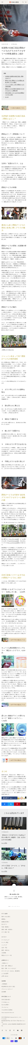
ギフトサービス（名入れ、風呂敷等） (11, 971)
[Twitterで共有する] (11, 804)
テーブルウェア (5, 940)
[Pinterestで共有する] (17, 804)
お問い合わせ (4, 976)
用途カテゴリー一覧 (6, 955)
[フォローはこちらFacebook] (2, 1030)
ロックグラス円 (13, 542)
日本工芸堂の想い (5, 999)
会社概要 (3, 991)
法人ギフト (4, 924)
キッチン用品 (4, 942)
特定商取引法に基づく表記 (8, 986)
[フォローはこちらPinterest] (14, 1030)
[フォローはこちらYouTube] (18, 1030)
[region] (14, 897)
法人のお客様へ (5, 1004)
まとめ (7, 97)
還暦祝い (3, 919)
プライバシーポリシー (7, 989)
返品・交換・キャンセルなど (8, 968)
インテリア (4, 945)
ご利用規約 (4, 984)
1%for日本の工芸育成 (6, 1009)
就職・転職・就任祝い (7, 929)
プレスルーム (4, 1007)
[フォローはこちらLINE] (21, 1030)
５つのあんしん (5, 1002)
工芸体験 (3, 952)
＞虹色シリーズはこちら (7, 349)
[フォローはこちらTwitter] (6, 1030)
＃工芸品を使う (5, 832)
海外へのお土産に (5, 916)
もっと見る (4, 843)
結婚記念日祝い (5, 921)
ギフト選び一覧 (5, 932)
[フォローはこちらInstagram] (10, 1030)
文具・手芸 (4, 947)
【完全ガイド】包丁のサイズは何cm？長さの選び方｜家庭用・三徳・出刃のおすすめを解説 (13, 837)
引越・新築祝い (5, 927)
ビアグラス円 (14, 541)
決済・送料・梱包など (7, 965)
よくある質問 (4, 973)
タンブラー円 (14, 539)
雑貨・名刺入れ (5, 950)
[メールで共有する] (23, 804)
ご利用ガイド (4, 963)
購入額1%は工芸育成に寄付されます (14, 880)
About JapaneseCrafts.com (7, 1012)
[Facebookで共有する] (4, 804)
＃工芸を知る (14, 44)
